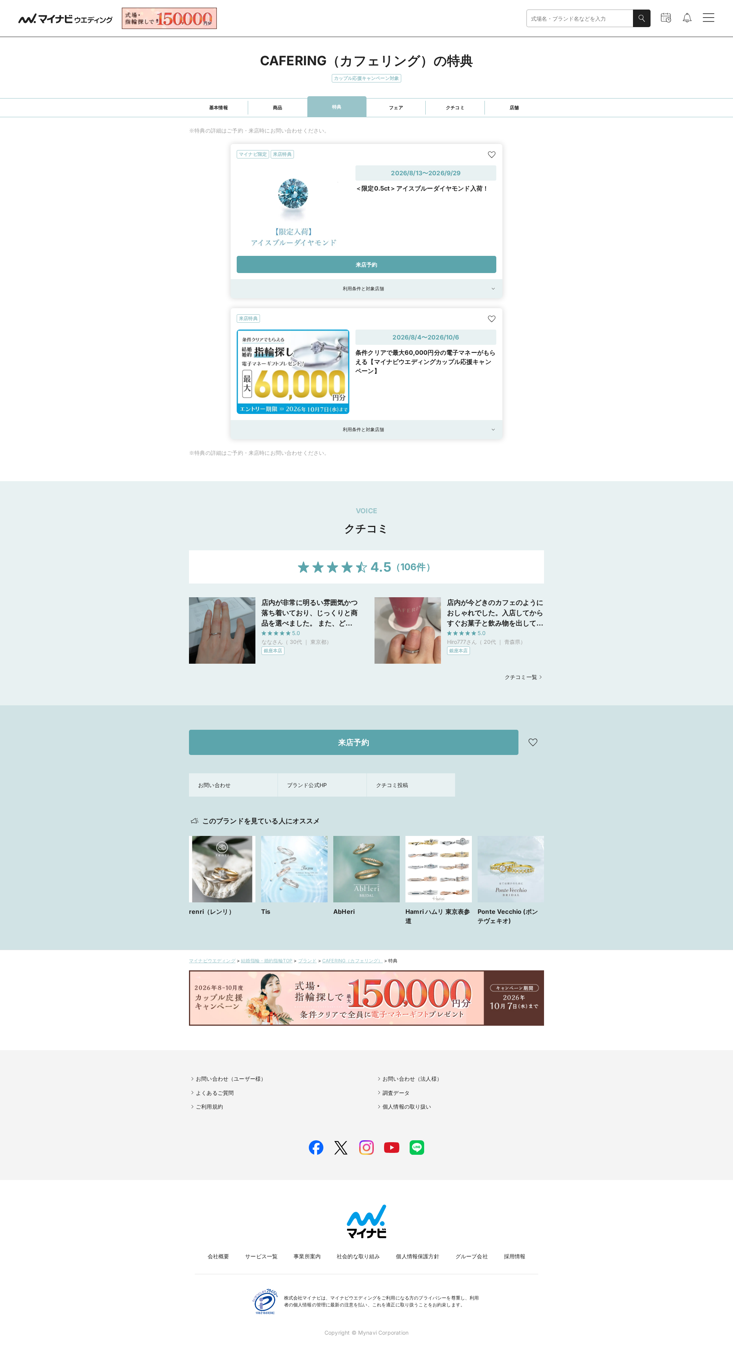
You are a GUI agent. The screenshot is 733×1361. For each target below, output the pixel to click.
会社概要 (218, 1256)
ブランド (307, 960)
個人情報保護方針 (417, 1256)
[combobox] (580, 19)
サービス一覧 (261, 1256)
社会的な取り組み (358, 1256)
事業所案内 (307, 1256)
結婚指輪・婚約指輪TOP (266, 960)
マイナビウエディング (212, 960)
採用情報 (515, 1256)
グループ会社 (471, 1256)
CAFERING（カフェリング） (352, 960)
